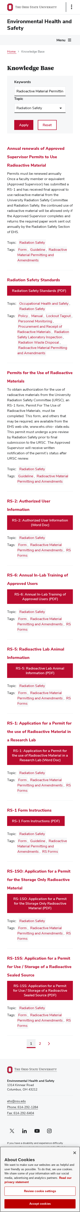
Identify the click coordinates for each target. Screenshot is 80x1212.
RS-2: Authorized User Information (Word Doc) (40, 522)
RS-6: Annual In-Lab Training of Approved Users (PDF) (40, 596)
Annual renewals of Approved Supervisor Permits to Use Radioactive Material (35, 157)
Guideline (37, 249)
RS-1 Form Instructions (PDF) (36, 821)
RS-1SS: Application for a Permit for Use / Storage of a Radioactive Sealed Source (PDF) (40, 990)
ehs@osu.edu (16, 1101)
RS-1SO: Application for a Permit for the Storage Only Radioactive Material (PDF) (40, 903)
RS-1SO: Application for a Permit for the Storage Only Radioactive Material (38, 879)
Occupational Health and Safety (43, 303)
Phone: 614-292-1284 (22, 1107)
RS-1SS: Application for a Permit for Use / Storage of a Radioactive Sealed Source (39, 967)
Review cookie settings (40, 1191)
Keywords (22, 82)
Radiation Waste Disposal (38, 342)
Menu (60, 40)
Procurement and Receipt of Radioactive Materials (39, 329)
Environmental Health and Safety (39, 24)
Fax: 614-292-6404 (20, 1113)
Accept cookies (40, 1203)
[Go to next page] (48, 1043)
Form (22, 249)
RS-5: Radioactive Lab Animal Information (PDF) (40, 670)
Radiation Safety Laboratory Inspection (43, 334)
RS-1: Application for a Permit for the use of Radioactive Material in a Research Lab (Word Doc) (40, 755)
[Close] (75, 1153)
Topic (18, 98)
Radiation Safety (32, 242)
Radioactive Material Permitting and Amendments (42, 255)
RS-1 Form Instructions (29, 810)
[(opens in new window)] (37, 1070)
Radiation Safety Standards (33, 279)
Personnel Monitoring (35, 321)
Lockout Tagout (58, 316)
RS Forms (50, 851)
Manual (37, 316)
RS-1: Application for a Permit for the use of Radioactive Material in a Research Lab (39, 731)
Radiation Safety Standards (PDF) (39, 290)
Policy (23, 316)
